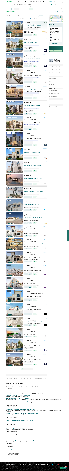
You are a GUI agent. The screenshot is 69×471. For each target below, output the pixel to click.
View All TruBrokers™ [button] (55, 43)
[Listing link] (26, 29)
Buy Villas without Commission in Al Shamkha (27, 377)
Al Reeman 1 (32, 18)
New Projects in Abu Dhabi (53, 96)
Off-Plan (37, 8)
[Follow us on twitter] (38, 464)
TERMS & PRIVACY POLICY (26, 464)
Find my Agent (20, 1)
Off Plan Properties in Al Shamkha (54, 91)
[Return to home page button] (9, 1)
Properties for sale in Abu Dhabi (53, 102)
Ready (34, 8)
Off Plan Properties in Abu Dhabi (54, 93)
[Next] (32, 369)
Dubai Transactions (39, 1)
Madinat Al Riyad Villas (52, 78)
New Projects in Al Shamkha (53, 94)
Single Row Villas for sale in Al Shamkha (55, 108)
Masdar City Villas (51, 84)
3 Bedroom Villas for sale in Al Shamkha (55, 66)
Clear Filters (56, 11)
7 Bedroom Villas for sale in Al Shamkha (55, 72)
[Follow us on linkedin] (41, 464)
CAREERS (13, 464)
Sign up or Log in (59, 1)
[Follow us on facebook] (36, 464)
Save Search (61, 11)
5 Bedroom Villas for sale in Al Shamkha (55, 69)
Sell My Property (26, 1)
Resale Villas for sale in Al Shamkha (12, 378)
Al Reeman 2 (18, 18)
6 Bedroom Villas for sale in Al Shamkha (55, 71)
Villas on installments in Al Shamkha (12, 377)
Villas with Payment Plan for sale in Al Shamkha (41, 377)
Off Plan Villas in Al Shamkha (53, 90)
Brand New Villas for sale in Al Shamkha (40, 378)
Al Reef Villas (51, 81)
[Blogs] (50, 2)
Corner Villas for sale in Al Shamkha (54, 106)
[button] (9, 8)
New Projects (45, 1)
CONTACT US (18, 464)
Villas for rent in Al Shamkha (53, 100)
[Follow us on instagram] (43, 464)
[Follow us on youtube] (45, 464)
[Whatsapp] (35, 35)
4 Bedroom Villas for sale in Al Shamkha (55, 68)
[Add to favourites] (22, 32)
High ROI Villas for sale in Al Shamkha (26, 378)
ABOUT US (8, 464)
